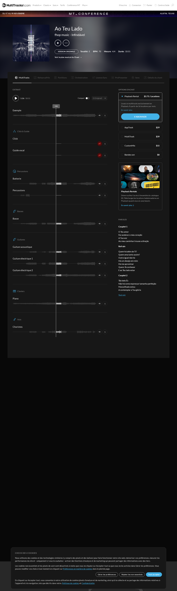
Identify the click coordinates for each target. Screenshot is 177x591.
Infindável (78, 35)
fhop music (62, 35)
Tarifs (62, 5)
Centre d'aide (163, 5)
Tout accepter (154, 574)
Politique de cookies (70, 583)
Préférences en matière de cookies (77, 569)
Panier (149, 5)
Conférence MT (73, 5)
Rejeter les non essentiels (132, 574)
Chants (46, 5)
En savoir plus (126, 110)
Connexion (136, 5)
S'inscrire (123, 5)
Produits (36, 5)
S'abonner (140, 116)
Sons (55, 5)
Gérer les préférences (107, 574)
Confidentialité (88, 583)
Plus (84, 5)
